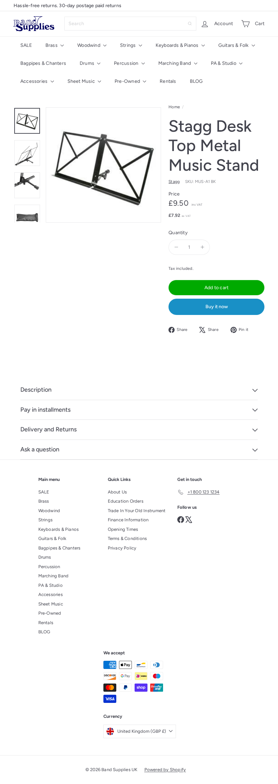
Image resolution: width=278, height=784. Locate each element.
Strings (128, 45)
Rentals (168, 81)
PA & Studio (224, 63)
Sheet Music (81, 81)
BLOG (196, 81)
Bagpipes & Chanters (43, 63)
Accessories (34, 81)
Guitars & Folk (234, 45)
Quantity (177, 233)
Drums (87, 63)
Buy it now (216, 307)
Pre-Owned (128, 81)
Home (174, 107)
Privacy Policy (122, 547)
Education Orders (125, 501)
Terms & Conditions (127, 538)
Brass (52, 45)
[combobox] (130, 24)
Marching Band (175, 63)
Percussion (126, 63)
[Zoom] (103, 165)
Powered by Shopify (165, 769)
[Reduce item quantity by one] (176, 247)
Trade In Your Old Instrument (137, 510)
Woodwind (89, 45)
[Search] (189, 24)
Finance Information (128, 519)
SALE (26, 45)
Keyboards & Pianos (178, 45)
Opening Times (123, 529)
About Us (117, 491)
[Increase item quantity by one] (202, 247)
